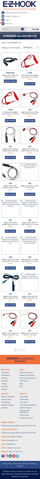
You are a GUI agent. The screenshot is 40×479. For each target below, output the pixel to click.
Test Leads (24, 402)
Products (24, 393)
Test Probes (24, 399)
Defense (4, 378)
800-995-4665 (10, 13)
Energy (4, 384)
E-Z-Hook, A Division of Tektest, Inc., (22, 471)
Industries (5, 369)
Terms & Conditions (21, 463)
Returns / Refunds (7, 396)
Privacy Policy (6, 399)
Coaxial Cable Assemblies (25, 411)
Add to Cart (29, 84)
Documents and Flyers (28, 378)
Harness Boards (25, 408)
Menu (34, 29)
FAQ (21, 386)
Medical (4, 389)
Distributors (24, 381)
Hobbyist (4, 386)
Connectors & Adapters (28, 405)
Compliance (5, 402)
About (22, 369)
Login (7, 20)
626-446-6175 (22, 13)
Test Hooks (24, 396)
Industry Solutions (26, 418)
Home (3, 42)
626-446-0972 (10, 444)
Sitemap (4, 408)
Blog (21, 384)
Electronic (5, 381)
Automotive (5, 375)
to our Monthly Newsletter (20, 359)
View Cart (6, 23)
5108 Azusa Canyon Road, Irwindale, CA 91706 (18, 433)
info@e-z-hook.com (12, 16)
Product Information (27, 375)
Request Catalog (7, 405)
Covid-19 (20, 466)
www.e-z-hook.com (16, 451)
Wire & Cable (24, 415)
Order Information (26, 372)
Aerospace (5, 372)
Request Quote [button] (10, 81)
